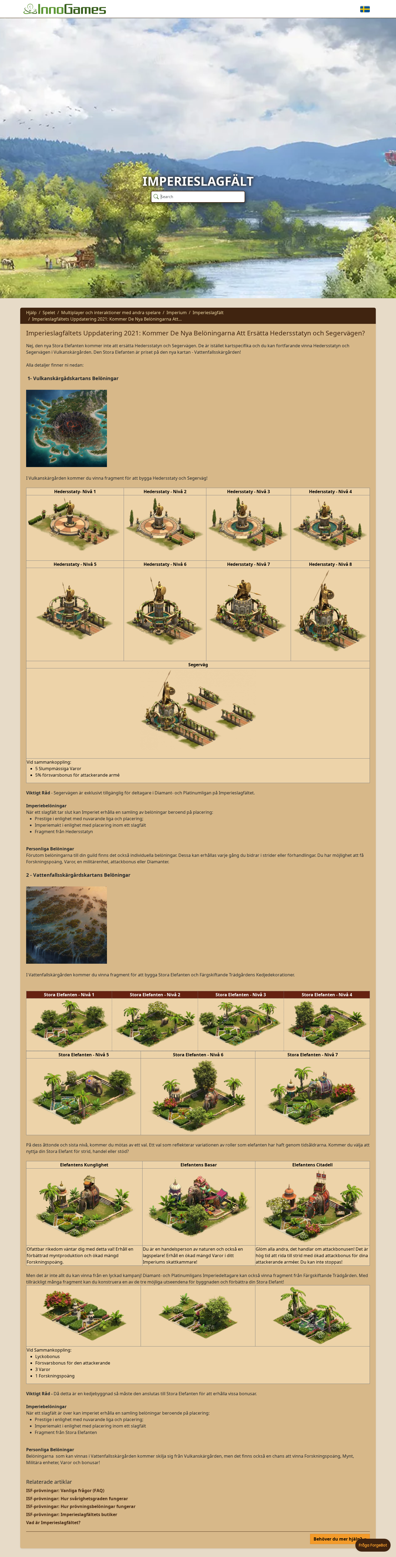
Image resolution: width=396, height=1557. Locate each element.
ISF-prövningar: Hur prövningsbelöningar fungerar (81, 1506)
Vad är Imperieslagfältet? (53, 1523)
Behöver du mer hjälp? (338, 1539)
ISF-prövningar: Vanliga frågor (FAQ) (65, 1490)
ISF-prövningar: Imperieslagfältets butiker (71, 1514)
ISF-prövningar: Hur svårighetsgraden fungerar (77, 1499)
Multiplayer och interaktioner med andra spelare (111, 312)
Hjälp (31, 312)
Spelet (49, 312)
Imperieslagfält (208, 312)
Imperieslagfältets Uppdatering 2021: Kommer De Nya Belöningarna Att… (107, 319)
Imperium (176, 312)
